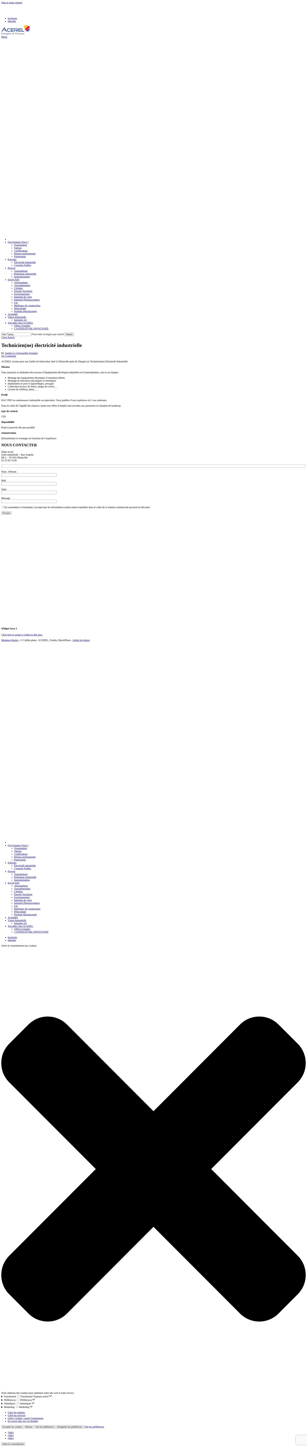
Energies (12, 862)
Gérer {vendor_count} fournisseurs (25, 1418)
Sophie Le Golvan (14, 353)
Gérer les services (16, 1415)
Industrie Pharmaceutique (27, 903)
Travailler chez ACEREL (20, 926)
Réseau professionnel (24, 857)
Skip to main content (11, 2)
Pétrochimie (20, 911)
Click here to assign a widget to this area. (22, 634)
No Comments (8, 356)
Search (69, 334)
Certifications (21, 854)
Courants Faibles (22, 868)
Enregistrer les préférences (69, 1427)
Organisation (20, 848)
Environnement (22, 897)
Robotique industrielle (25, 877)
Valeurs (18, 851)
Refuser (28, 1427)
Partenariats (20, 859)
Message (5, 498)
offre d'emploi (31, 353)
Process (11, 871)
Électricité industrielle (25, 865)
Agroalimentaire (22, 888)
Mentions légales (10, 640)
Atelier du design (81, 640)
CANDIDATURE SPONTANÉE (31, 932)
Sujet (3, 489)
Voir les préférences (45, 1427)
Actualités (13, 917)
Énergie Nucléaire (23, 894)
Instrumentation (22, 880)
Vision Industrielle (17, 920)
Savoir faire (13, 883)
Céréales (18, 891)
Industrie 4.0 (20, 923)
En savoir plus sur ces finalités (23, 1421)
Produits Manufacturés (25, 914)
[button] (4, 37)
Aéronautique (21, 885)
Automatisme (21, 874)
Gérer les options (16, 1412)
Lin (16, 906)
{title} (11, 1432)
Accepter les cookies (12, 1427)
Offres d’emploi (22, 929)
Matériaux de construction (27, 908)
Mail (3, 480)
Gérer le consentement (13, 1444)
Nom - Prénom (8, 471)
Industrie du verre (23, 900)
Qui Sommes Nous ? (18, 845)
